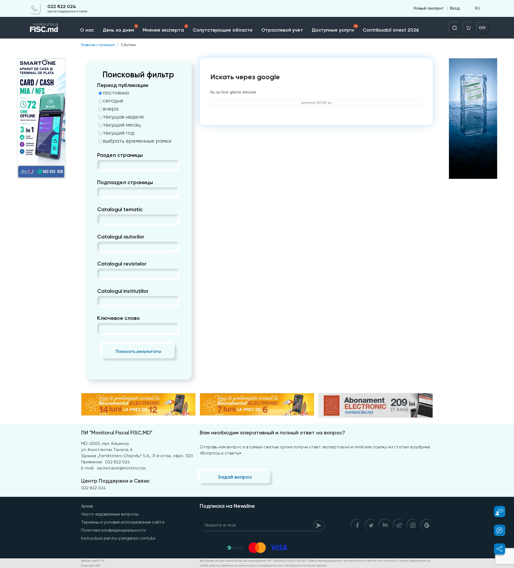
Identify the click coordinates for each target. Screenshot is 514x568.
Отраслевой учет (282, 30)
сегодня (113, 101)
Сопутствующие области (222, 30)
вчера (110, 109)
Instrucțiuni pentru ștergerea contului (118, 538)
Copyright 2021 (90, 565)
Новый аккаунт (429, 8)
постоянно (116, 93)
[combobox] (101, 165)
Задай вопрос (235, 477)
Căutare (128, 45)
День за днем (120, 29)
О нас (87, 30)
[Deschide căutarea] (454, 27)
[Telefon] (34, 8)
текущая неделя (123, 117)
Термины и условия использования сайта (122, 522)
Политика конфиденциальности (113, 530)
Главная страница (98, 45)
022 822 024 (61, 6)
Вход (455, 8)
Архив (87, 506)
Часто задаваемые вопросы (109, 514)
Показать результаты (138, 351)
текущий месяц (122, 125)
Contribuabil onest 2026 (391, 30)
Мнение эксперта (165, 29)
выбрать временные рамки (137, 141)
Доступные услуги (334, 29)
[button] (496, 511)
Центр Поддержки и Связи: (115, 481)
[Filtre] (482, 27)
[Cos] (468, 27)
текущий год (118, 133)
